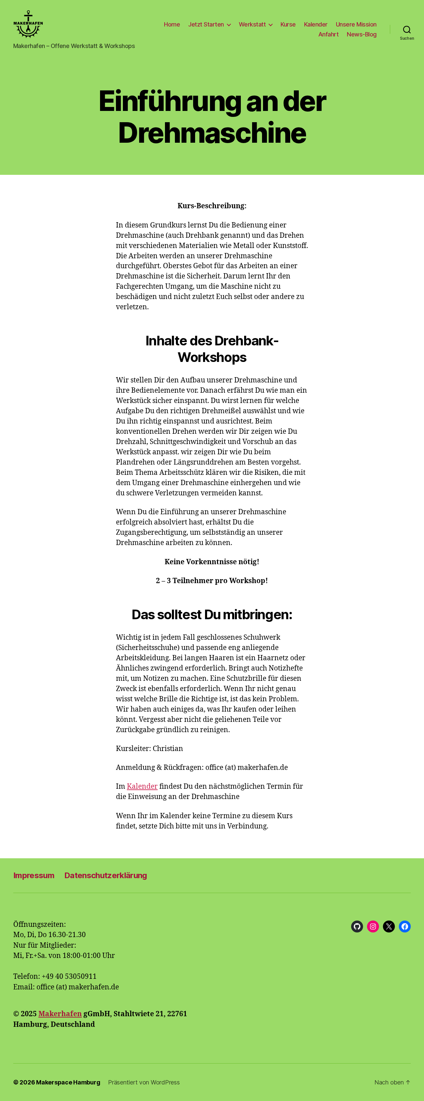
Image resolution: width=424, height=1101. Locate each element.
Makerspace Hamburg (68, 1082)
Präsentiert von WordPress (144, 1082)
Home (172, 24)
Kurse (288, 24)
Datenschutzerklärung (105, 875)
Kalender (316, 24)
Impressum (33, 875)
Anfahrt (328, 34)
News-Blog (362, 34)
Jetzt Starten (206, 24)
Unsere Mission (356, 24)
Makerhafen (60, 1014)
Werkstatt (252, 24)
